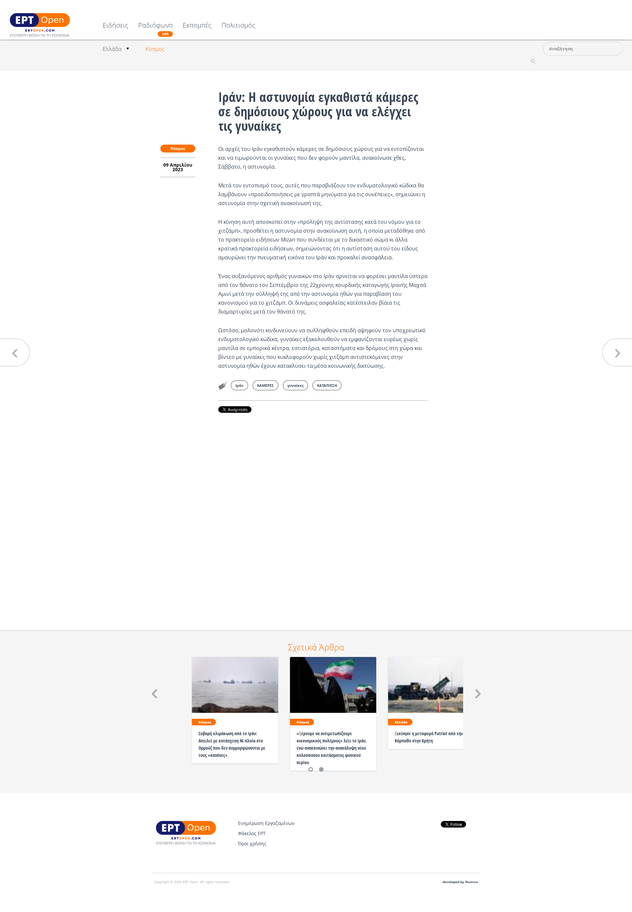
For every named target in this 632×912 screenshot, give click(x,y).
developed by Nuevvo (460, 882)
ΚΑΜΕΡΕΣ (265, 385)
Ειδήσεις (115, 26)
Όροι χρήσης (252, 843)
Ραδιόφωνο (155, 29)
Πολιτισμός (238, 26)
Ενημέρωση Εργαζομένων (266, 823)
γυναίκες (295, 385)
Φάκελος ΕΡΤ (252, 833)
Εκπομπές (197, 26)
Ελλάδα (112, 49)
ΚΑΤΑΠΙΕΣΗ (327, 385)
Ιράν (239, 385)
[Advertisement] (323, 512)
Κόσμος (155, 49)
